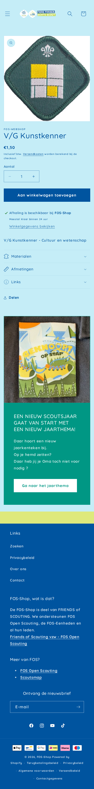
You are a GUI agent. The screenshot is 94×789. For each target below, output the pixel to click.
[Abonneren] (78, 707)
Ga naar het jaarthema (45, 485)
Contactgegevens (49, 778)
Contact (17, 580)
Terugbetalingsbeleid (42, 763)
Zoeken (17, 546)
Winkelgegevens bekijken (32, 226)
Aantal (9, 166)
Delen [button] (14, 297)
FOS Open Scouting (38, 670)
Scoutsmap (31, 677)
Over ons (18, 569)
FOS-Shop (44, 757)
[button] (7, 13)
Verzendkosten (33, 154)
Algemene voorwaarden (36, 770)
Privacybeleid (22, 557)
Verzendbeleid (69, 770)
